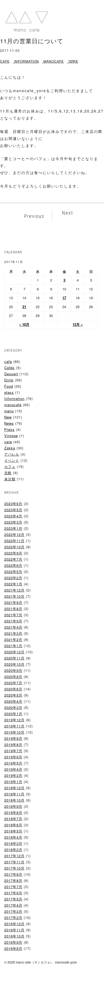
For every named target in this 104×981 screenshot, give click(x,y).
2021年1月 (13, 645)
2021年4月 (13, 627)
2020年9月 (13, 670)
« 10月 (24, 324)
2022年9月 (13, 553)
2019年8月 (13, 744)
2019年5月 (13, 763)
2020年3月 (13, 707)
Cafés (9, 367)
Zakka (9, 447)
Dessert (11, 373)
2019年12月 (14, 719)
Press (9, 429)
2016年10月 (14, 936)
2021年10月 (14, 596)
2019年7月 (13, 750)
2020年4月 (13, 701)
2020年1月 (13, 713)
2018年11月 (14, 793)
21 (24, 306)
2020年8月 (13, 676)
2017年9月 (13, 874)
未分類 (9, 478)
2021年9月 (13, 602)
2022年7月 (13, 559)
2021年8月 (13, 608)
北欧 (8, 472)
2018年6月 (13, 824)
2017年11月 (14, 861)
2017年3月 (13, 911)
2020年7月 (13, 682)
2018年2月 (13, 849)
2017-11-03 (10, 50)
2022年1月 (13, 583)
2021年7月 (13, 614)
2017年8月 (13, 880)
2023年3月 (13, 522)
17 (64, 297)
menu (9, 410)
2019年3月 (13, 775)
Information (26, 61)
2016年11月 (14, 929)
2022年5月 (13, 571)
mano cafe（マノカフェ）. (35, 962)
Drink (9, 380)
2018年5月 (13, 831)
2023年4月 (13, 515)
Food (8, 386)
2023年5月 (13, 509)
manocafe (53, 61)
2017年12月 (14, 855)
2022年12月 (14, 534)
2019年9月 (13, 738)
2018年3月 (13, 843)
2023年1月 (13, 528)
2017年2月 (13, 917)
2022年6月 (13, 565)
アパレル (11, 454)
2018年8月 (13, 812)
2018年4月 (13, 837)
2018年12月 (14, 787)
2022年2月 (13, 577)
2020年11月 (14, 658)
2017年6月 (13, 892)
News (9, 423)
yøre (73, 61)
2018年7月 (13, 818)
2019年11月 (14, 725)
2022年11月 (14, 540)
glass (9, 392)
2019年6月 (13, 756)
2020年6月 (13, 688)
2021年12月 (14, 590)
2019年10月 (14, 732)
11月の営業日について (31, 41)
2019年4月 (13, 769)
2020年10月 (14, 664)
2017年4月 (13, 905)
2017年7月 (13, 886)
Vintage (11, 435)
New (8, 417)
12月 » (78, 324)
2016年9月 (13, 942)
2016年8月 (13, 948)
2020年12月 (14, 651)
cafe (5, 61)
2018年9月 (13, 806)
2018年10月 (14, 800)
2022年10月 (14, 546)
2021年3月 (13, 633)
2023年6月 (13, 503)
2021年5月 (13, 620)
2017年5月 (13, 898)
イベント (11, 460)
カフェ (9, 466)
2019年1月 (13, 781)
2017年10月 (14, 868)
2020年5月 (13, 695)
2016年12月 (14, 923)
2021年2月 (13, 639)
